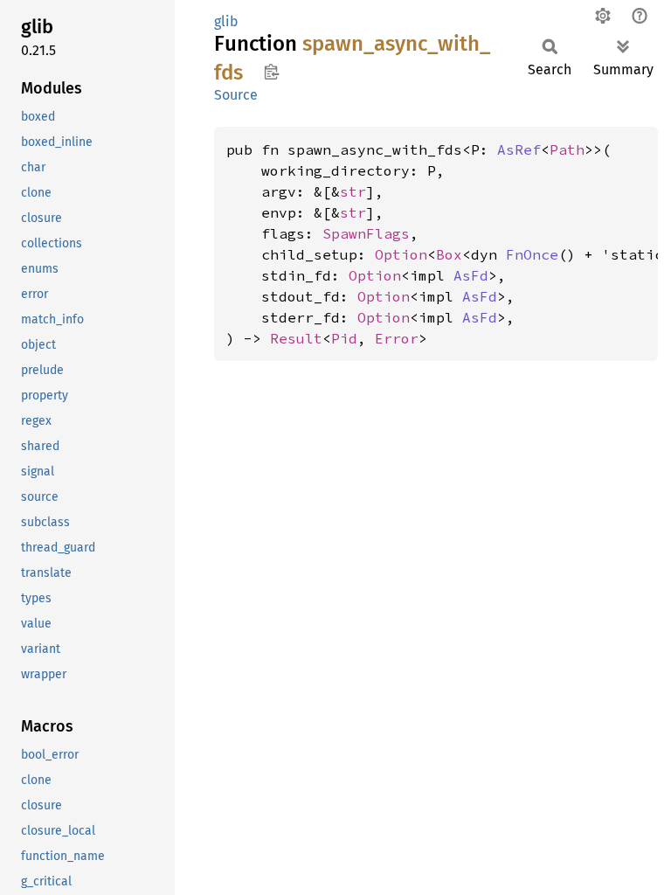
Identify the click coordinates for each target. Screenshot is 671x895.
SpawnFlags (366, 233)
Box (449, 254)
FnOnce (532, 254)
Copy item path (271, 72)
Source (236, 95)
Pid (344, 338)
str (353, 191)
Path (567, 149)
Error (397, 338)
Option (401, 254)
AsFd (470, 275)
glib (226, 21)
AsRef (519, 149)
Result (296, 338)
